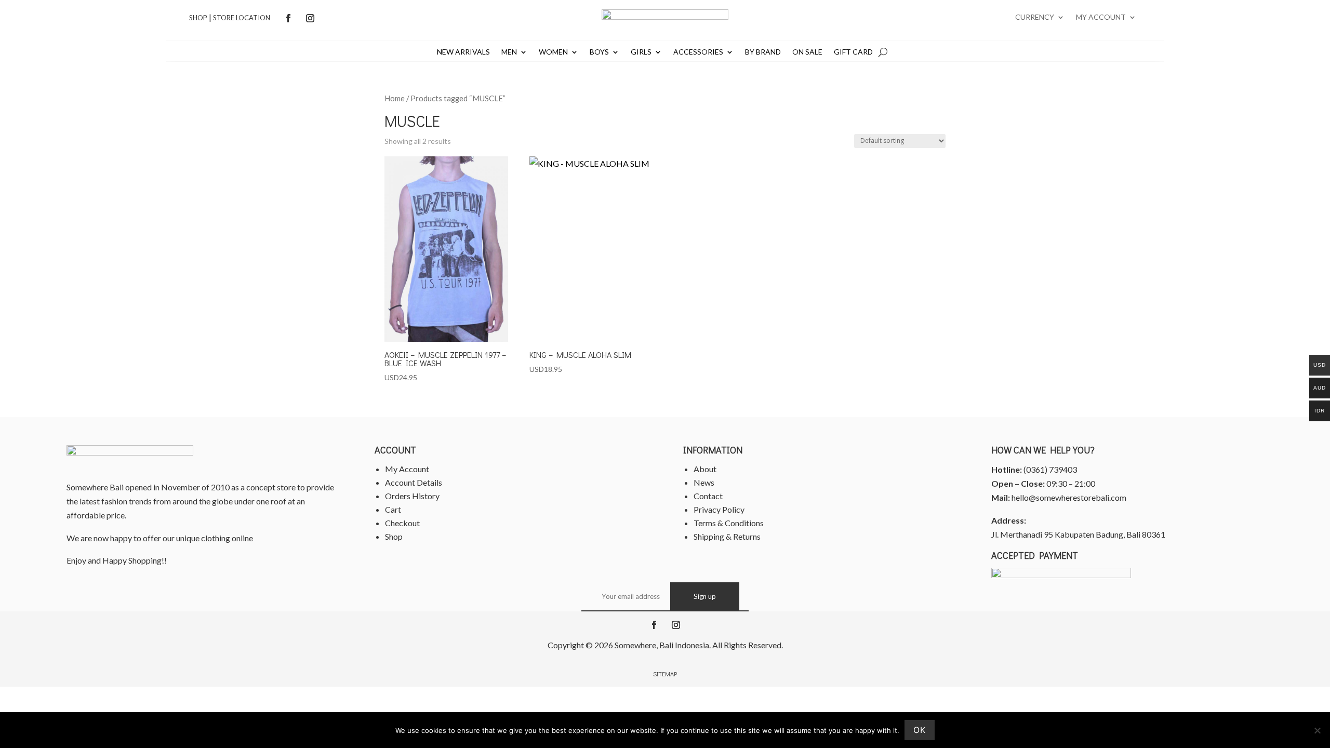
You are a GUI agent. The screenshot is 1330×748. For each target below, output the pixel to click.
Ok (919, 730)
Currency (1034, 17)
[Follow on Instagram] (310, 18)
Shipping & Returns (727, 536)
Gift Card (853, 52)
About (705, 469)
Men (509, 52)
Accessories (698, 52)
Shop (198, 18)
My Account (407, 469)
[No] (1317, 730)
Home (394, 98)
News (704, 482)
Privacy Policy (719, 509)
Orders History (412, 496)
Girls (641, 52)
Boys (599, 52)
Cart (393, 509)
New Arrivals (463, 52)
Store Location (241, 18)
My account (1101, 17)
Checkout (402, 523)
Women (553, 52)
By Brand (763, 52)
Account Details (413, 482)
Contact (708, 496)
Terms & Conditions (729, 523)
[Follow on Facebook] (288, 18)
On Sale (807, 52)
